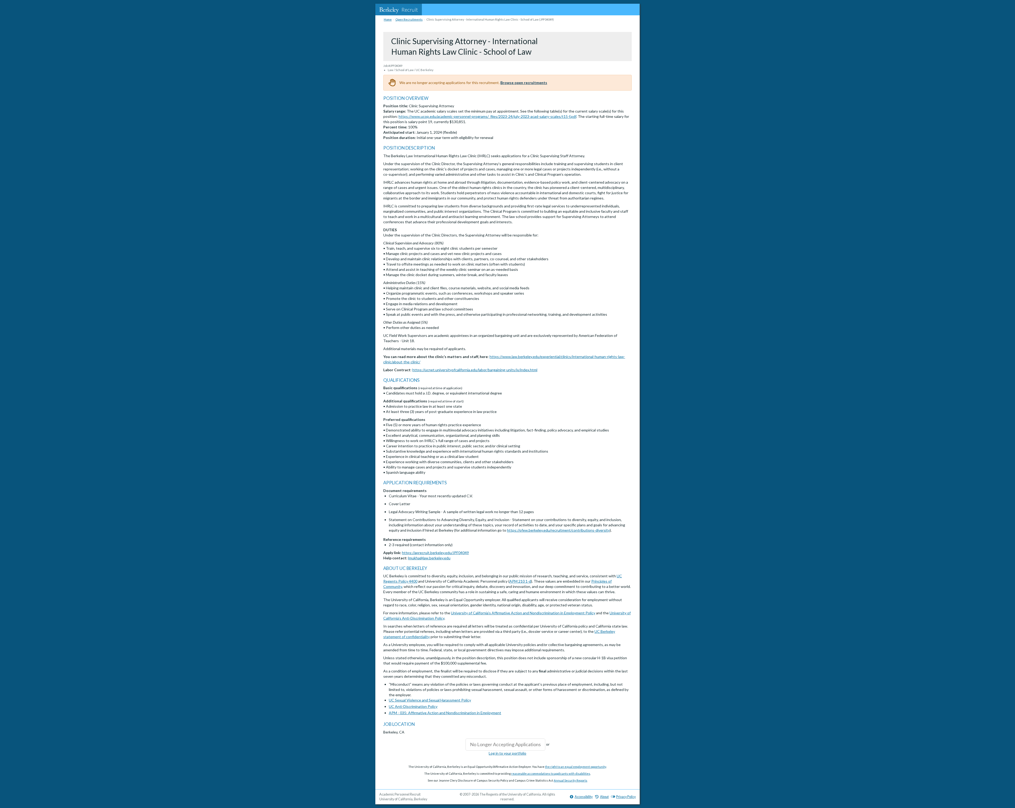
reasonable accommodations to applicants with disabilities (550, 773)
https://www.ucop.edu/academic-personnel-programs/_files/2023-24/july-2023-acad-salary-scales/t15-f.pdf (487, 116)
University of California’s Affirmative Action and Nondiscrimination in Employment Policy (523, 613)
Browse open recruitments (523, 82)
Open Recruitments (409, 19)
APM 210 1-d (520, 581)
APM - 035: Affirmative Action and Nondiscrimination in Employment (445, 713)
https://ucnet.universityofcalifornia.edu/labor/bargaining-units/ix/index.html (474, 370)
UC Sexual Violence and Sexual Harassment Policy (430, 700)
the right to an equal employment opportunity (575, 766)
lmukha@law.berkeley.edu (429, 558)
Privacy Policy (626, 797)
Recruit (410, 9)
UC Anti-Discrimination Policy (413, 706)
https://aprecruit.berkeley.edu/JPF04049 (435, 552)
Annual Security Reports (570, 780)
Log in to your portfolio (507, 753)
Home (388, 19)
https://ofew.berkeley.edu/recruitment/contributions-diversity (558, 530)
